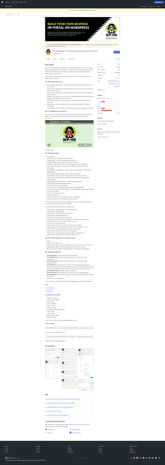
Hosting (6, 450)
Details (48, 58)
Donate (101, 450)
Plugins (37, 450)
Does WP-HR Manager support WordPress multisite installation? (60, 403)
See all (118, 113)
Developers (70, 450)
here (89, 268)
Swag (100, 452)
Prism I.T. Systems (76, 432)
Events (100, 448)
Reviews (55, 58)
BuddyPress (133, 452)
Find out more (48, 118)
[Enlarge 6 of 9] (75, 380)
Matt (131, 448)
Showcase (38, 446)
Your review (100, 113)
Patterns (38, 452)
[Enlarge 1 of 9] (59, 350)
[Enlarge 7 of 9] (92, 350)
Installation (62, 58)
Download (116, 52)
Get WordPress (158, 2)
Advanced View (101, 90)
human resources (112, 83)
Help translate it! (93, 10)
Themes (38, 448)
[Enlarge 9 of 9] (92, 381)
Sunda (18, 458)
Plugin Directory (8, 6)
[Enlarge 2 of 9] (59, 362)
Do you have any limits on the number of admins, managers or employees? (63, 399)
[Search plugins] (19, 14)
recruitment (117, 86)
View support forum (102, 124)
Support (118, 58)
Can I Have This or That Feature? (53, 411)
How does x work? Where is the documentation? (56, 415)
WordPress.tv (71, 452)
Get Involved (101, 446)
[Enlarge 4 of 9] (75, 362)
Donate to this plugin (102, 136)
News (6, 448)
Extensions (49, 291)
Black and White (76, 429)
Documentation (50, 287)
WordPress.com (134, 446)
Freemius (50, 432)
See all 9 (118, 78)
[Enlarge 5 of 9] (75, 371)
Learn (69, 446)
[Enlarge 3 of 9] (75, 350)
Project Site (50, 289)
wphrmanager (57, 53)
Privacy (6, 452)
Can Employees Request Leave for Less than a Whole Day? (59, 407)
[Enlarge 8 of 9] (92, 358)
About (6, 446)
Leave (118, 83)
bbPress (132, 450)
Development (71, 58)
